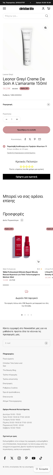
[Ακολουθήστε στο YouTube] (33, 458)
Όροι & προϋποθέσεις (11, 392)
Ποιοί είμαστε (8, 359)
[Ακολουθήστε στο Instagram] (19, 458)
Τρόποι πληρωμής (10, 375)
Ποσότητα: (7, 114)
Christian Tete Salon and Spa (12, 364)
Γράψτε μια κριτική (26, 176)
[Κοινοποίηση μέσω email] (39, 139)
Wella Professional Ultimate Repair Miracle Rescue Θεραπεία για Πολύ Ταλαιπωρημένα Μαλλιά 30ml (21, 274)
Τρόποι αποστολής (10, 379)
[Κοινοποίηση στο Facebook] (25, 139)
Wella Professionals (9, 269)
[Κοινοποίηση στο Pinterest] (34, 139)
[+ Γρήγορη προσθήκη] (38, 261)
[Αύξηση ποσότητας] (16, 119)
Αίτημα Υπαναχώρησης (12, 401)
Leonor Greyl (8, 74)
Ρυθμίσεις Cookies (10, 388)
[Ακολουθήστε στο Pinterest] (26, 458)
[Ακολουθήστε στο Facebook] (5, 458)
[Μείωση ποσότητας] (6, 119)
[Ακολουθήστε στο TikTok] (41, 458)
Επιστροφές (7, 383)
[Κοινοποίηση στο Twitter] (30, 139)
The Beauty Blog (9, 370)
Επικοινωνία (8, 397)
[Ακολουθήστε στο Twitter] (12, 458)
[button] (46, 16)
